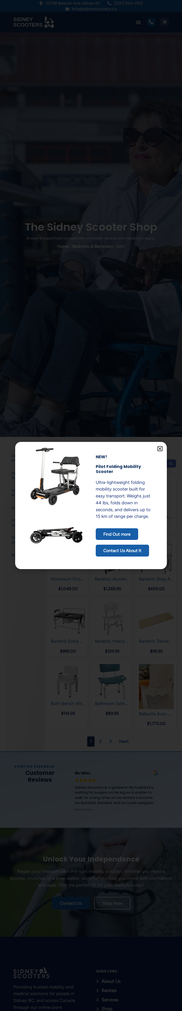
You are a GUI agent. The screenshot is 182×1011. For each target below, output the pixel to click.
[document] (91, 505)
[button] (160, 449)
